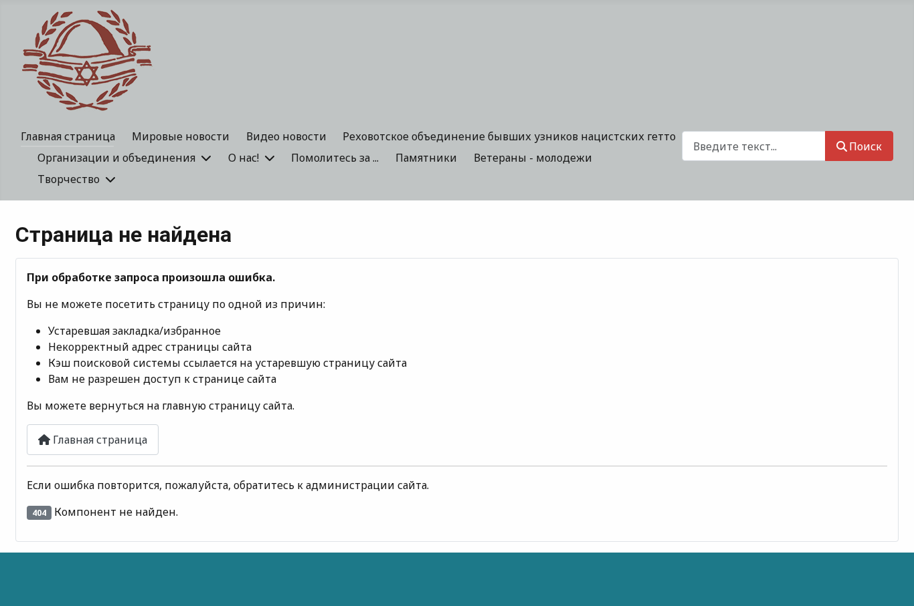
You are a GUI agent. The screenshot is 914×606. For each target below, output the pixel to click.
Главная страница (68, 136)
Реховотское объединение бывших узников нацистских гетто (509, 136)
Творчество (68, 179)
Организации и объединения (116, 157)
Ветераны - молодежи (533, 157)
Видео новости (286, 136)
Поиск (865, 146)
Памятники (426, 157)
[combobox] (754, 146)
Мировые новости (181, 136)
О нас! (243, 157)
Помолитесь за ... (335, 157)
